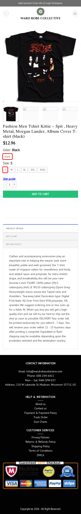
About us (40, 404)
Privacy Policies (41, 437)
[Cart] (75, 13)
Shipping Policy (40, 446)
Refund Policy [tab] (13, 244)
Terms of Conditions (40, 450)
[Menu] (6, 13)
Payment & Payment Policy (40, 413)
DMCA (40, 455)
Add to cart (40, 194)
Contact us (40, 408)
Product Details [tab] (14, 228)
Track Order (40, 417)
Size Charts (40, 422)
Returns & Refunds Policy (41, 441)
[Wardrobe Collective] (40, 13)
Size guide (9, 179)
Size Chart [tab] (11, 236)
